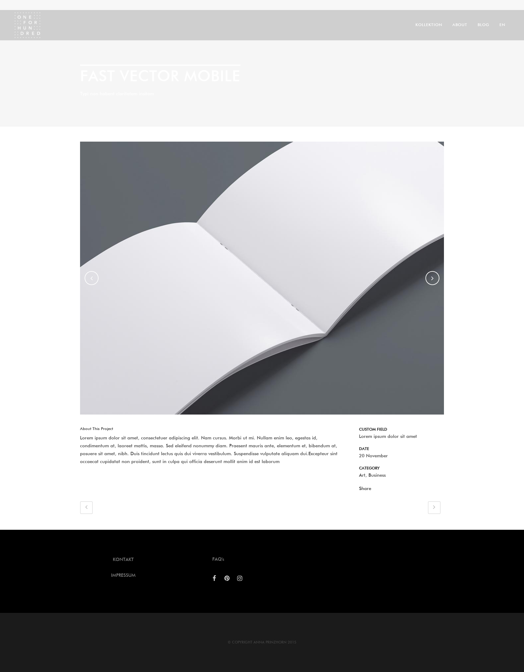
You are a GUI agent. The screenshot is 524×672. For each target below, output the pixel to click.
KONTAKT (123, 559)
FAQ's (218, 559)
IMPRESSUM (123, 575)
